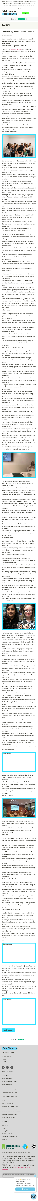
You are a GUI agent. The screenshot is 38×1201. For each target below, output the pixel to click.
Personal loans (6, 1076)
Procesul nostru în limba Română (11, 1112)
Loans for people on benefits (10, 1081)
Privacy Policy (5, 1131)
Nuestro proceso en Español (9, 1114)
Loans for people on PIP (8, 1084)
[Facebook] (7, 1067)
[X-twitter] (3, 1067)
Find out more (8, 3)
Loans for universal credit (9, 1090)
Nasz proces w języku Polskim (10, 1106)
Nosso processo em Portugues (10, 1109)
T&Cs (3, 1128)
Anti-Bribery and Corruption (9, 1136)
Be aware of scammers (8, 1117)
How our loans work (7, 1103)
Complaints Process (7, 1134)
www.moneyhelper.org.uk (19, 8)
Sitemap (4, 1139)
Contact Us (5, 1125)
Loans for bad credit (7, 1078)
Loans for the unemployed (9, 1087)
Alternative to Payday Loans (9, 1092)
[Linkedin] (11, 1067)
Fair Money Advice (15, 49)
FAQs (3, 1100)
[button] (34, 12)
